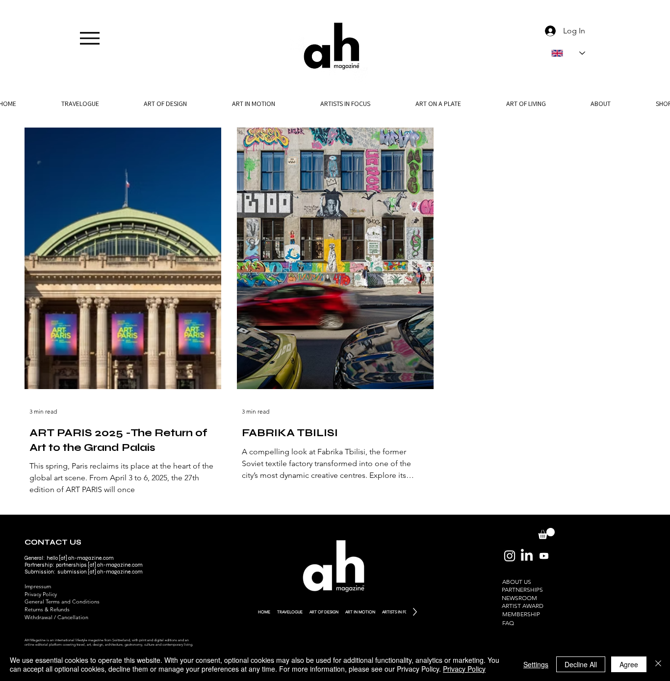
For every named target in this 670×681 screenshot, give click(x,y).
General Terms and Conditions (62, 601)
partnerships (71, 565)
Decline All (581, 664)
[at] (92, 565)
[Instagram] (509, 556)
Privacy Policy (41, 594)
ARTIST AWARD (522, 605)
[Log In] (548, 31)
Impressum (38, 586)
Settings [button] (535, 664)
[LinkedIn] (526, 556)
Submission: (41, 572)
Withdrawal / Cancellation (56, 617)
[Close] (658, 664)
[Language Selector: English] (568, 53)
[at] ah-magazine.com (115, 572)
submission (72, 572)
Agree (628, 664)
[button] (600, 103)
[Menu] (89, 38)
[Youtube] (544, 556)
